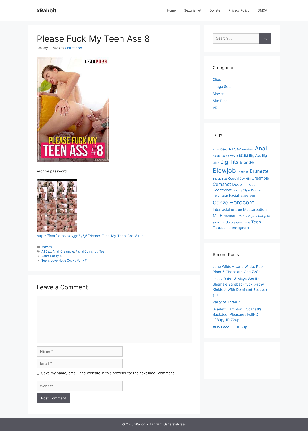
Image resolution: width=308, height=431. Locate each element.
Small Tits (219, 222)
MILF (217, 215)
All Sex (46, 251)
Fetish (252, 196)
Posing (262, 216)
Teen (102, 251)
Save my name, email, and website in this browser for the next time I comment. (108, 373)
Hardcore (242, 202)
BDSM (243, 156)
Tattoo (246, 222)
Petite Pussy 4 (51, 256)
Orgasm (252, 216)
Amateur (248, 149)
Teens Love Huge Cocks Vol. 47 (64, 260)
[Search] (265, 38)
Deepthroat (222, 190)
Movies (46, 247)
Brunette (259, 171)
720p (216, 149)
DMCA (262, 10)
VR (215, 108)
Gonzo (220, 202)
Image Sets (222, 87)
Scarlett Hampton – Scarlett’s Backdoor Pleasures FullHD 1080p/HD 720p (237, 314)
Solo (229, 222)
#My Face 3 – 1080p (230, 327)
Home (171, 10)
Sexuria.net (192, 10)
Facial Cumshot (87, 251)
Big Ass (255, 155)
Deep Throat (243, 184)
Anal (56, 251)
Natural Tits (232, 216)
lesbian (236, 210)
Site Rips (220, 101)
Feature (244, 196)
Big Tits (229, 162)
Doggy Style (241, 190)
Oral (245, 216)
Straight (238, 222)
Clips (217, 79)
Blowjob (224, 170)
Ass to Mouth (229, 155)
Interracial (221, 209)
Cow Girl (245, 178)
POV (269, 216)
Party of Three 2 (226, 302)
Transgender (240, 228)
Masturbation (255, 209)
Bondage (243, 171)
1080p (224, 149)
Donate (215, 10)
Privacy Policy (239, 10)
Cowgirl (233, 178)
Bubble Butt (220, 178)
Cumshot (222, 184)
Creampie (67, 251)
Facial (234, 195)
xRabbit (46, 10)
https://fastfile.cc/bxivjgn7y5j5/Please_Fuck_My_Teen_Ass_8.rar (90, 236)
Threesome (221, 228)
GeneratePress (174, 424)
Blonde (247, 162)
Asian (216, 155)
